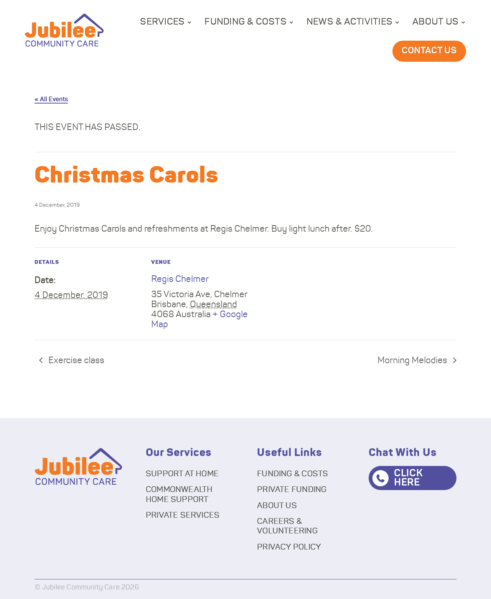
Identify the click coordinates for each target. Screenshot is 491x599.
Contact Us (429, 50)
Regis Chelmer (180, 279)
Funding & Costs (245, 21)
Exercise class (75, 360)
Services (162, 21)
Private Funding (291, 489)
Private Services (182, 515)
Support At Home (182, 474)
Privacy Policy (289, 547)
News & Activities (349, 21)
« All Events (51, 99)
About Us (435, 21)
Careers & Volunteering (287, 526)
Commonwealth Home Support (179, 494)
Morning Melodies (413, 360)
